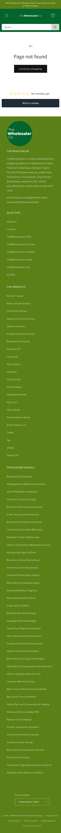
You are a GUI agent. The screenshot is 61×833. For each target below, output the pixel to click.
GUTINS (11, 274)
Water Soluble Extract (19, 303)
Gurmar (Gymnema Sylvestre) (23, 726)
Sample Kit (13, 455)
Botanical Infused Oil (18, 341)
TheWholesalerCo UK (18, 267)
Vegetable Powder (17, 394)
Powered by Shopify (34, 815)
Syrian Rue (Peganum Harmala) (24, 628)
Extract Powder (15, 295)
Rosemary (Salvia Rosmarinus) (23, 559)
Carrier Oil (12, 356)
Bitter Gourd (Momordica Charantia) (26, 689)
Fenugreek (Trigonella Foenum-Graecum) (29, 764)
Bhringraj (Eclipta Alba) (19, 476)
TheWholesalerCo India (19, 259)
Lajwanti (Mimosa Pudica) (21, 681)
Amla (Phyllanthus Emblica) (22, 491)
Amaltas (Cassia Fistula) (20, 742)
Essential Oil (13, 348)
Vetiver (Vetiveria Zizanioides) (23, 651)
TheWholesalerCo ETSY (19, 236)
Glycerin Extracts (16, 326)
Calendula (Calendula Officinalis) (25, 529)
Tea (9, 440)
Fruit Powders (14, 386)
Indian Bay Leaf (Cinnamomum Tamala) (28, 704)
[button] (7, 15)
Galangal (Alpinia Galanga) (21, 620)
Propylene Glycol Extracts (21, 333)
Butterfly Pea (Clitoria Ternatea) (24, 522)
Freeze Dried (14, 379)
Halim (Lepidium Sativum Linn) (23, 673)
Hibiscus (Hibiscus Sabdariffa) (23, 711)
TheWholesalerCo (17, 815)
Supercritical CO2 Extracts (21, 318)
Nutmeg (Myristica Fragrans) (22, 590)
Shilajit (10, 447)
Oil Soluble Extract (17, 311)
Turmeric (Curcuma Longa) (21, 499)
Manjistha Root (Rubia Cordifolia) (25, 772)
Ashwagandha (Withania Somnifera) (26, 484)
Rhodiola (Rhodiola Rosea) (21, 613)
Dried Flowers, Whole (18, 417)
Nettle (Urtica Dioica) (18, 757)
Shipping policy (48, 821)
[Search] (55, 27)
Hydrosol (12, 371)
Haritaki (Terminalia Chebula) (23, 734)
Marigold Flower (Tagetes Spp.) (23, 537)
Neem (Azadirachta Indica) (21, 597)
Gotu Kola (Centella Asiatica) (22, 567)
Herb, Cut (12, 402)
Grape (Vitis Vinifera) (18, 605)
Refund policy (15, 821)
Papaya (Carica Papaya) (19, 719)
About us (12, 221)
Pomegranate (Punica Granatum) (25, 643)
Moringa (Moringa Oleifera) (21, 552)
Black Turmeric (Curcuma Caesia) (25, 506)
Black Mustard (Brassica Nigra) (23, 582)
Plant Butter (13, 364)
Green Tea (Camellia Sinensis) (23, 514)
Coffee (10, 432)
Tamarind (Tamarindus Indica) (23, 575)
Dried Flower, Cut (16, 424)
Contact (11, 229)
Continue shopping (30, 68)
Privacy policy (52, 815)
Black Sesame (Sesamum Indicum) (25, 749)
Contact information (32, 826)
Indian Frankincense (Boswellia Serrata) (28, 544)
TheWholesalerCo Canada (21, 251)
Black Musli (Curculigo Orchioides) (25, 658)
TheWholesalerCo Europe (21, 244)
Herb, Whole (13, 409)
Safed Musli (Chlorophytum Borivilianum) (29, 666)
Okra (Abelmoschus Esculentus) (24, 635)
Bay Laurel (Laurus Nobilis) (21, 696)
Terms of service (31, 821)
